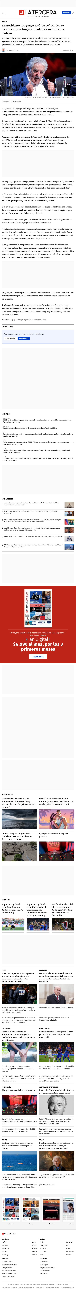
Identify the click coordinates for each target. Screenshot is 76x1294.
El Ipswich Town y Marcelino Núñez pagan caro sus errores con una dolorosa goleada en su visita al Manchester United (56, 1078)
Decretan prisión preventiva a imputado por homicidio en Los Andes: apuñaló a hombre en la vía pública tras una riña (38, 435)
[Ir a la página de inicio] (38, 13)
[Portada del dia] (38, 626)
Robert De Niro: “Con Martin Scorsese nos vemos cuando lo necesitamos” (56, 1091)
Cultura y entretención (48, 1087)
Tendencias (6, 1029)
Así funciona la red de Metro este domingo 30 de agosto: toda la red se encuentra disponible (63, 910)
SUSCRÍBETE (38, 656)
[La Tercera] (11, 1221)
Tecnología (6, 1087)
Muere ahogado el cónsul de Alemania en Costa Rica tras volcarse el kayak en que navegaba (30, 512)
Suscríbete (24, 338)
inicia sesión (10, 338)
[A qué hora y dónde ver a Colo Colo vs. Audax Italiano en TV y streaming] (13, 924)
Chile (4, 970)
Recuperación (36, 320)
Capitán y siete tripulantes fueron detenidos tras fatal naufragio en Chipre (30, 428)
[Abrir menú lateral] (3, 12)
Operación (27, 320)
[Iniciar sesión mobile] (73, 12)
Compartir (6, 101)
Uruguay (12, 320)
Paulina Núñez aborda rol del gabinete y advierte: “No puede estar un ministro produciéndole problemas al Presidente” (36, 451)
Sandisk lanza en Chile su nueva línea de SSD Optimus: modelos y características (18, 1130)
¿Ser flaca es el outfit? (47, 1184)
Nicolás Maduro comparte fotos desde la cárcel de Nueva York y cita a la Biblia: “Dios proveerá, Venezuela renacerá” (31, 504)
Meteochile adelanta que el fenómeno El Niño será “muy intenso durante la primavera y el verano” (18, 803)
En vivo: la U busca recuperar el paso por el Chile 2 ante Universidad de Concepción (56, 1034)
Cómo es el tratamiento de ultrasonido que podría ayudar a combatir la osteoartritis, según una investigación (18, 1036)
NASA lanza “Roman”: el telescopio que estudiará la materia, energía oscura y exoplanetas (33, 537)
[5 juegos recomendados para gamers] (56, 851)
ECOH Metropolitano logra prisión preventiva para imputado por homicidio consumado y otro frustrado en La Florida (37, 421)
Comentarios (17, 101)
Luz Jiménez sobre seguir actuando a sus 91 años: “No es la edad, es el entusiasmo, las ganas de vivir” (56, 1146)
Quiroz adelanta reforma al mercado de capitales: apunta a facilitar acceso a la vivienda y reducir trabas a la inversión (38, 459)
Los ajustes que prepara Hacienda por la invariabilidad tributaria (54, 1018)
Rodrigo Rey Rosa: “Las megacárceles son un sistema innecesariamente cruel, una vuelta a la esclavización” (56, 1131)
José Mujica (20, 320)
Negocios (43, 970)
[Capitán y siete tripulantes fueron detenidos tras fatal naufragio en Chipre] (19, 1161)
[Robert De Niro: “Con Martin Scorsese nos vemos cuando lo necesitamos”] (56, 1105)
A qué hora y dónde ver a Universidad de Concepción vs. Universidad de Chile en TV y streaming (37, 910)
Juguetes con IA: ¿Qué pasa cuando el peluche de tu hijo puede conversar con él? (56, 1175)
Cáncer (44, 320)
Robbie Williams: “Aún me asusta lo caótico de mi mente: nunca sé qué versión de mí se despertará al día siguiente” (56, 1121)
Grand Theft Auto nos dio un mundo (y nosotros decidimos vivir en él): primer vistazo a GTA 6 (56, 802)
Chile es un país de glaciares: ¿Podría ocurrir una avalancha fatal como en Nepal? (17, 836)
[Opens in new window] (51, 1221)
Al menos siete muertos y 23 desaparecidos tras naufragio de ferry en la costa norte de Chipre (19, 1185)
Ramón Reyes (14, 50)
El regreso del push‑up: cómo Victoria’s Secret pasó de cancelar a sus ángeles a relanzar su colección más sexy (18, 1078)
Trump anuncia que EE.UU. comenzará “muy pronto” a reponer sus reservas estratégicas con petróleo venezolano (19, 1176)
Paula (41, 1140)
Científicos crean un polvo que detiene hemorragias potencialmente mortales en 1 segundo (18, 1068)
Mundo (4, 22)
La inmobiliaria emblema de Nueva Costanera (56, 1008)
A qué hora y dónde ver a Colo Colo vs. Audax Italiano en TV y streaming (12, 908)
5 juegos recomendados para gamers (53, 835)
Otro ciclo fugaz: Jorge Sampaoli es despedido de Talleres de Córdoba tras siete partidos (56, 1067)
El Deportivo (44, 1029)
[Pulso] (31, 1221)
